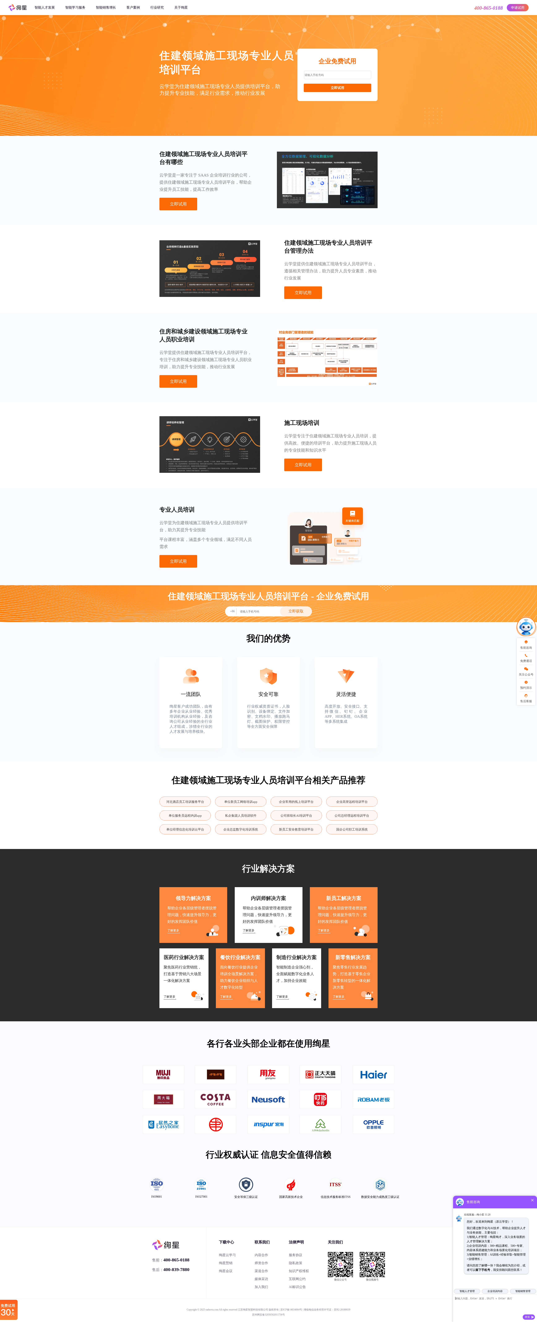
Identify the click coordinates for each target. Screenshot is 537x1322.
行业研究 (157, 7)
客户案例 (133, 7)
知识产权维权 (299, 1271)
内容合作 (261, 1255)
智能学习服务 (75, 7)
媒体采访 (261, 1279)
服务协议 (295, 1255)
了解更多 (173, 930)
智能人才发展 (45, 7)
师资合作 (261, 1263)
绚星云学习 (227, 1255)
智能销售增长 (106, 7)
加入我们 (261, 1287)
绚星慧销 (225, 1263)
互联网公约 (297, 1279)
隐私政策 (295, 1263)
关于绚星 (181, 7)
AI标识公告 (297, 1287)
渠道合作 (261, 1271)
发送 (527, 1317)
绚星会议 (225, 1271)
